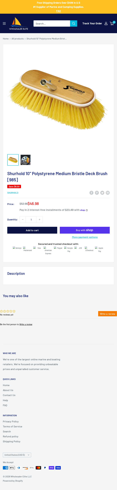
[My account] (106, 23)
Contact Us (9, 395)
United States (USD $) (14, 455)
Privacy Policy (11, 421)
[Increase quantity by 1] (40, 219)
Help (5, 400)
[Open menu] (4, 23)
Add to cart (32, 230)
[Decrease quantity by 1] (23, 219)
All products (18, 38)
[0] (112, 23)
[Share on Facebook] (91, 192)
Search (7, 431)
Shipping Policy (11, 441)
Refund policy (10, 436)
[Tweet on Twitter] (102, 192)
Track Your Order (92, 23)
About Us (8, 390)
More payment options (85, 237)
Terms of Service (12, 426)
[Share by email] (108, 192)
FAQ (5, 405)
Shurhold (12, 192)
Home (6, 38)
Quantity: (12, 219)
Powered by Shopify (13, 480)
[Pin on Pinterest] (97, 192)
